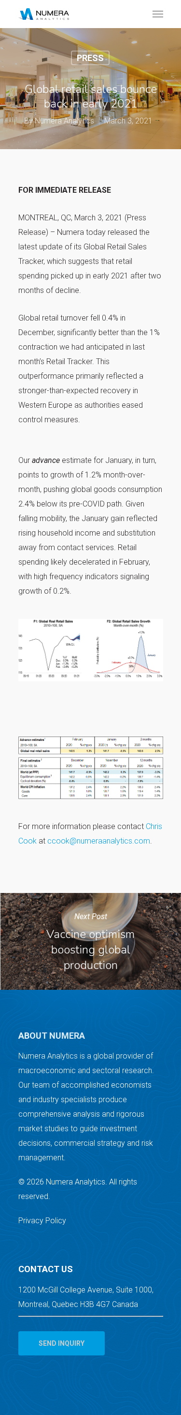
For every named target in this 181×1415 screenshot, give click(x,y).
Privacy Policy (42, 1220)
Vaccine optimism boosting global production (90, 941)
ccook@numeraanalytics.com (98, 841)
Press (90, 58)
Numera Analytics (64, 120)
